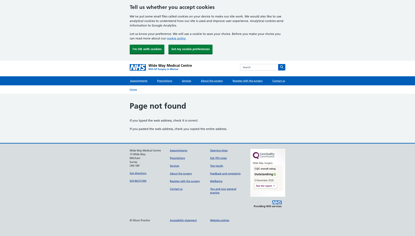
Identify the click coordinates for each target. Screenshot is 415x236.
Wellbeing (216, 181)
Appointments (138, 80)
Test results (216, 165)
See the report (264, 185)
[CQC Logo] (264, 158)
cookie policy (176, 38)
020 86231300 (138, 180)
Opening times (219, 150)
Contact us (278, 80)
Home (133, 89)
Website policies (219, 220)
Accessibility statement (183, 220)
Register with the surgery (248, 80)
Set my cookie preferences (190, 49)
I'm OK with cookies (147, 49)
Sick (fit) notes (218, 158)
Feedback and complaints (225, 173)
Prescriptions (164, 80)
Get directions (138, 173)
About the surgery (212, 80)
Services (186, 80)
